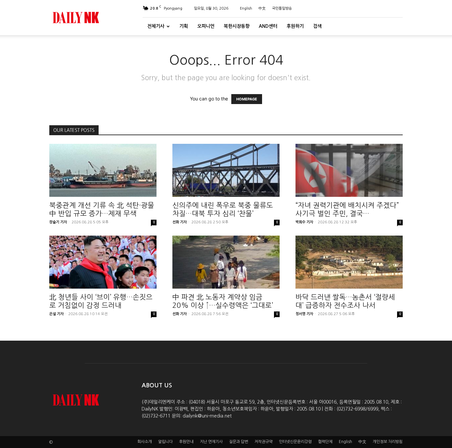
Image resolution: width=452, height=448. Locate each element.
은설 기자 (56, 314)
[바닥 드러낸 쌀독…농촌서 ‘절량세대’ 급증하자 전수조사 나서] (349, 262)
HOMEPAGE (246, 99)
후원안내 (186, 442)
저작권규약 (263, 442)
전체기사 (155, 26)
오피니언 (205, 26)
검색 (317, 26)
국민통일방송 (282, 8)
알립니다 (165, 442)
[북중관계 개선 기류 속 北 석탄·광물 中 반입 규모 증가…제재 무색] (103, 170)
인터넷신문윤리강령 (295, 442)
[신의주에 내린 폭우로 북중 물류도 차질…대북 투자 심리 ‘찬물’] (226, 170)
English (246, 8)
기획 (183, 26)
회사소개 (144, 442)
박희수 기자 (304, 222)
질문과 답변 (238, 442)
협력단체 (325, 442)
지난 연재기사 (211, 442)
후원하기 (295, 26)
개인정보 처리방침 (388, 442)
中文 (262, 8)
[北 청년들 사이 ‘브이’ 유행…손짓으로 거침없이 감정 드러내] (103, 262)
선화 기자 (179, 222)
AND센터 (268, 26)
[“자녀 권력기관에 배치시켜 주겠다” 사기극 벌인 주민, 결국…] (349, 170)
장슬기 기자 (58, 222)
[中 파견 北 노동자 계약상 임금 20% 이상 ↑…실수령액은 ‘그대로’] (226, 262)
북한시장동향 (236, 26)
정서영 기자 (304, 314)
